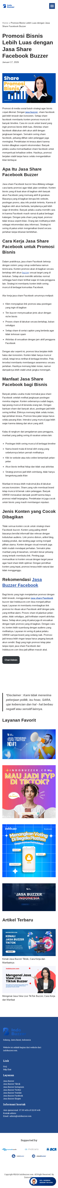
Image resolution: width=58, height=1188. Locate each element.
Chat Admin (11, 660)
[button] (52, 6)
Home (5, 23)
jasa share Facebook (42, 598)
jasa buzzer (31, 112)
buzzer (25, 272)
